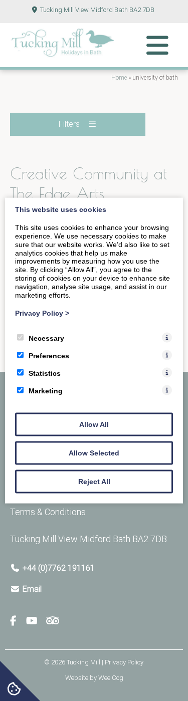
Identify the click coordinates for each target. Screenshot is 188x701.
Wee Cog (110, 677)
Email (32, 589)
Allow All (94, 424)
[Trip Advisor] (52, 621)
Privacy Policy (42, 313)
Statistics (45, 373)
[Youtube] (35, 621)
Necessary (46, 338)
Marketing (46, 391)
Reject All (94, 482)
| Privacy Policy (122, 662)
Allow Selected (94, 453)
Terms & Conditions (48, 512)
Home (119, 77)
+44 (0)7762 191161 (59, 568)
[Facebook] (17, 621)
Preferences (49, 356)
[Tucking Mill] (62, 54)
